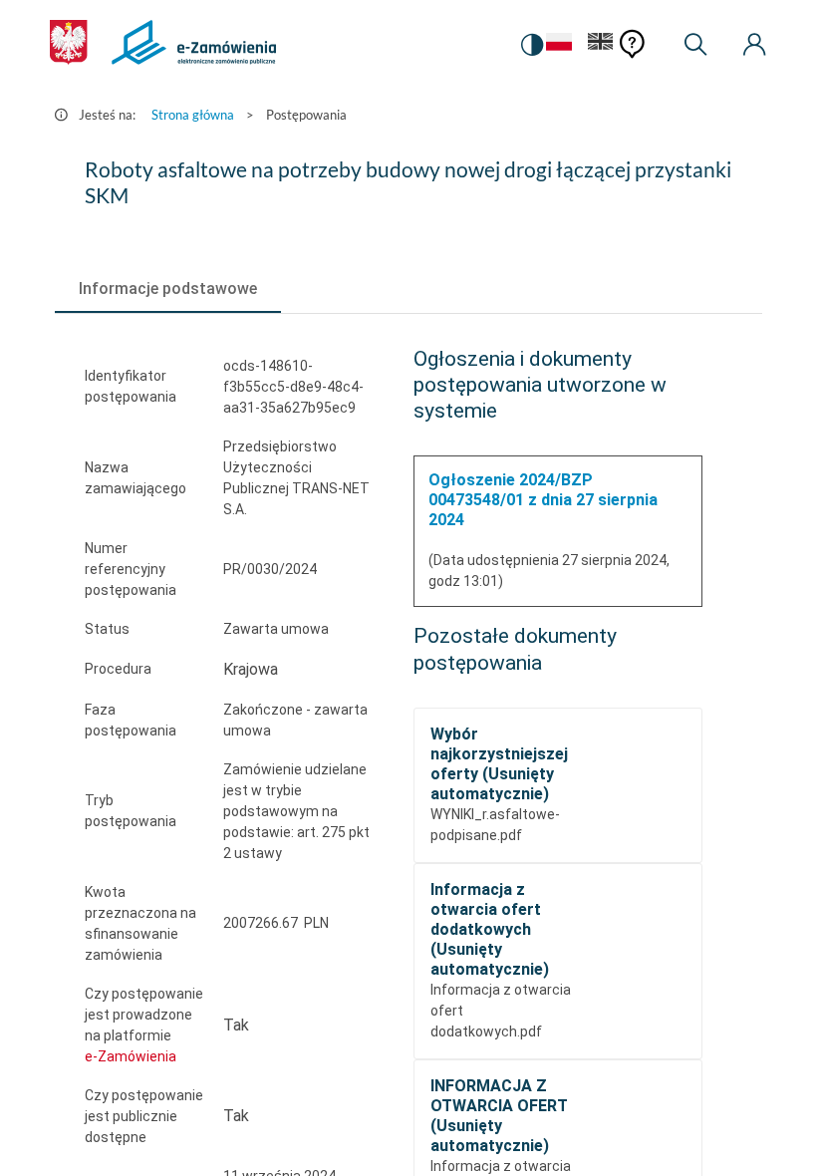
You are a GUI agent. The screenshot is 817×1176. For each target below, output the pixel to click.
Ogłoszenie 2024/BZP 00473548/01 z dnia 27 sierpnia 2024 (543, 499)
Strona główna (192, 115)
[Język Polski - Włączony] (559, 45)
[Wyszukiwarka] (695, 45)
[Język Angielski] (601, 45)
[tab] (168, 289)
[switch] (532, 45)
